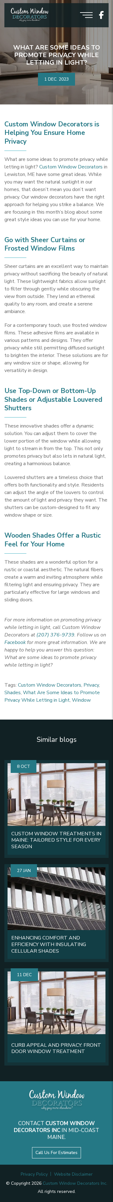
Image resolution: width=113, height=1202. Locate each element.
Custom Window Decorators (71, 166)
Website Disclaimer (73, 1174)
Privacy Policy (34, 1174)
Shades (12, 692)
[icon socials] (101, 15)
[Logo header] (29, 15)
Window (81, 700)
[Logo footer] (57, 1101)
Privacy (91, 685)
